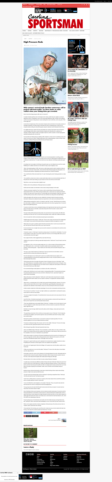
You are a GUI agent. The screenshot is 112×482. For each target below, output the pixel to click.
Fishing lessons (72, 144)
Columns (65, 456)
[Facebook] (82, 5)
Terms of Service (80, 459)
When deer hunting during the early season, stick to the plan (30, 440)
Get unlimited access (98, 1)
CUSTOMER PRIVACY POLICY (38, 33)
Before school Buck (74, 95)
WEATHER (41, 30)
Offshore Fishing (41, 462)
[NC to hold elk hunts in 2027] (78, 160)
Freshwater (39, 459)
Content (32, 45)
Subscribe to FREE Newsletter (9, 479)
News (38, 456)
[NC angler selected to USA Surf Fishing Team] (78, 109)
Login (78, 460)
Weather (65, 459)
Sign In (105, 1)
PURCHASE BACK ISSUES (57, 30)
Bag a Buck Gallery (54, 465)
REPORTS (35, 30)
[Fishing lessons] (78, 135)
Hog (51, 460)
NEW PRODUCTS (48, 30)
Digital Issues (39, 4)
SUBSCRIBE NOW (36, 6)
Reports (65, 457)
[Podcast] (89, 5)
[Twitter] (84, 5)
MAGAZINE (65, 30)
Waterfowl (52, 459)
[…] (80, 75)
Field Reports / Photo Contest (29, 469)
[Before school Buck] (78, 86)
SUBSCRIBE (82, 30)
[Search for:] (82, 35)
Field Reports (31, 4)
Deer (51, 457)
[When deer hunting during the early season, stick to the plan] (30, 433)
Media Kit (25, 4)
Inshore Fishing (40, 460)
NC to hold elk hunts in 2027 (77, 169)
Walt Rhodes (27, 45)
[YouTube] (87, 5)
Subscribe (109, 1)
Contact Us (59, 4)
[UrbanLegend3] (32, 155)
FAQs (44, 4)
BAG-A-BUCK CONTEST (51, 4)
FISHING (24, 30)
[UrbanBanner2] (56, 12)
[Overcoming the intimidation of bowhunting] (78, 61)
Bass (38, 457)
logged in (30, 449)
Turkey (51, 462)
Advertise (79, 456)
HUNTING (29, 30)
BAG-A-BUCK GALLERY (27, 6)
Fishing (35, 45)
